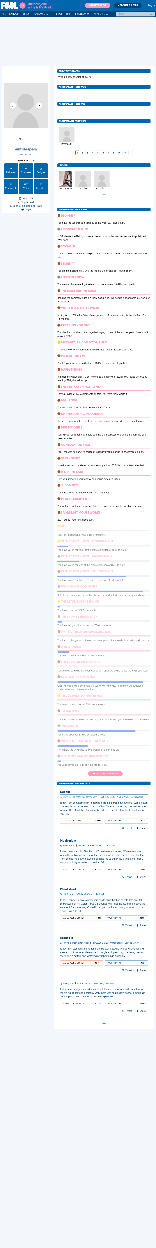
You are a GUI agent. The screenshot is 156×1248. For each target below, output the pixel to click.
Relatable (66, 938)
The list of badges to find (105, 774)
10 (125, 153)
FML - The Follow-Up (78, 14)
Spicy (26, 14)
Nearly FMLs (101, 14)
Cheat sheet (68, 889)
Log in (151, 5)
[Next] (131, 153)
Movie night (68, 840)
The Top (57, 14)
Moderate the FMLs (128, 5)
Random (14, 14)
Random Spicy (41, 14)
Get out (65, 792)
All (3, 14)
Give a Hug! (23, 160)
